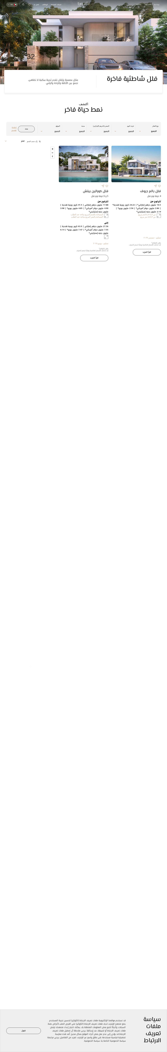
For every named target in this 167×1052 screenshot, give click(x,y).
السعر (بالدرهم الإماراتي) (101, 126)
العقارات (138, 4)
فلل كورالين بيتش (95, 191)
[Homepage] (83, 4)
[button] (23, 4)
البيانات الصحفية (56, 4)
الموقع (58, 126)
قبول (24, 1030)
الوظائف (45, 4)
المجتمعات (147, 4)
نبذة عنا (156, 4)
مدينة (83, 126)
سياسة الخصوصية (92, 1041)
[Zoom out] (52, 153)
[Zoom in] (52, 149)
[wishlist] (29, 4)
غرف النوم (130, 126)
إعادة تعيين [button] (13, 129)
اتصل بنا (36, 4)
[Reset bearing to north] (52, 156)
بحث (26, 128)
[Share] (159, 186)
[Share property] (155, 186)
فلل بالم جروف (150, 191)
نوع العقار (155, 126)
